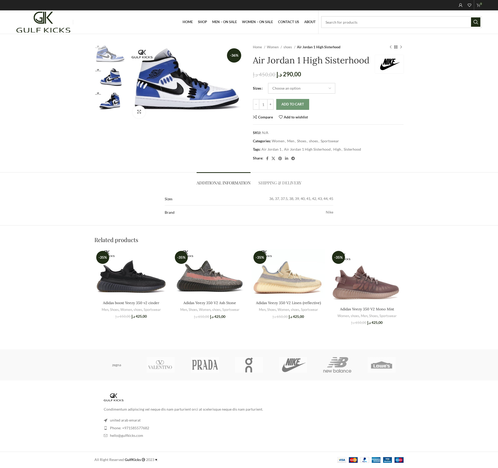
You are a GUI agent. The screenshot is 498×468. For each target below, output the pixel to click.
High (337, 149)
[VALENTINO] (161, 365)
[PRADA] (205, 365)
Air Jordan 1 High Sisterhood (307, 149)
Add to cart (292, 104)
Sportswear (330, 141)
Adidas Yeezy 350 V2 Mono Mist (367, 309)
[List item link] (249, 428)
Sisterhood (352, 149)
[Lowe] (381, 365)
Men (290, 141)
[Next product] (401, 47)
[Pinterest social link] (280, 158)
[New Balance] (337, 365)
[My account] (460, 5)
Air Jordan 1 (271, 149)
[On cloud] (249, 365)
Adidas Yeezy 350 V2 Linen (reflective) (288, 302)
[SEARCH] (475, 22)
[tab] (224, 180)
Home (258, 47)
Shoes (301, 141)
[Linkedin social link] (286, 158)
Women (273, 47)
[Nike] (293, 365)
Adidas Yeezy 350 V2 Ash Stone (209, 302)
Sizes (257, 88)
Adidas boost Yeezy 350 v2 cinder (131, 302)
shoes (288, 47)
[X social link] (273, 158)
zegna (116, 365)
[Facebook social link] (267, 158)
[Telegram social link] (293, 158)
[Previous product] (390, 47)
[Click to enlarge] (139, 111)
